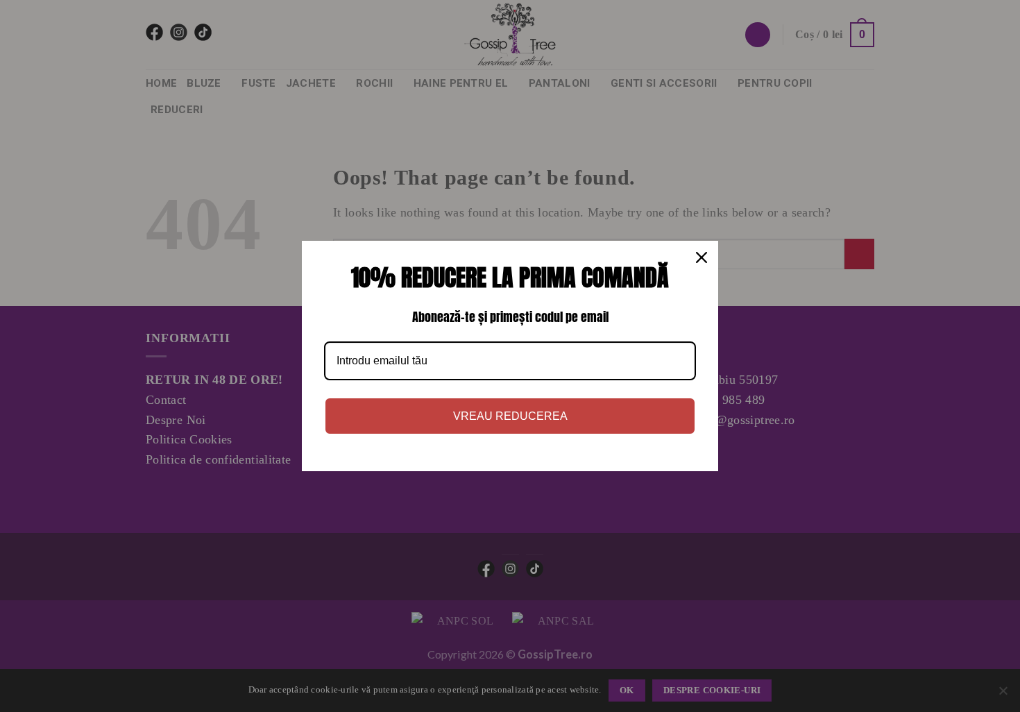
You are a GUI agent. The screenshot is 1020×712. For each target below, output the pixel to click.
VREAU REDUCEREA (510, 416)
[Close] (701, 257)
